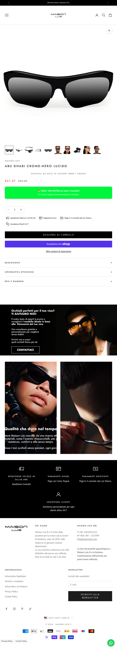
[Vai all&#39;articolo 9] (87, 150)
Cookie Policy (11, 596)
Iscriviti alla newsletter (90, 596)
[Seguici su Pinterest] (22, 608)
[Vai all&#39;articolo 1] (9, 150)
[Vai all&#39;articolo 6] (58, 150)
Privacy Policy (11, 591)
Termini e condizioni (14, 581)
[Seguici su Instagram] (14, 608)
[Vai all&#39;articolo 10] (97, 150)
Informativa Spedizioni (15, 576)
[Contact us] (111, 643)
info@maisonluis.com (87, 539)
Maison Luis (12, 160)
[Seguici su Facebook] (6, 608)
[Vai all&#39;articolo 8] (77, 150)
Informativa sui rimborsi (16, 586)
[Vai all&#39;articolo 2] (19, 150)
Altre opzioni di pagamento (58, 251)
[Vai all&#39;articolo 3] (28, 150)
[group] (58, 330)
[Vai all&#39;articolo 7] (67, 150)
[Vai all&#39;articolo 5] (48, 150)
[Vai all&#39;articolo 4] (38, 150)
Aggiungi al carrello (58, 235)
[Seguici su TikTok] (30, 608)
